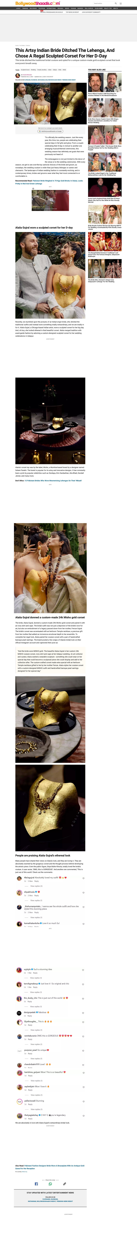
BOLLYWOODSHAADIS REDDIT (53, 80)
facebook (54, 1199)
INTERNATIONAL (51, 8)
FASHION (73, 8)
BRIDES (67, 8)
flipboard (46, 1199)
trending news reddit (64, 1201)
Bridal (64, 69)
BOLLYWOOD (33, 8)
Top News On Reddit (72, 12)
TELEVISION (41, 8)
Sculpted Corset (25, 69)
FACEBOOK (34, 80)
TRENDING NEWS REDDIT (69, 80)
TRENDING (25, 8)
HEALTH (115, 8)
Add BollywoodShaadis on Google (51, 131)
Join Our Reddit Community (91, 12)
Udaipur (55, 69)
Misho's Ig (24, 1171)
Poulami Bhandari (27, 74)
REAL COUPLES (89, 8)
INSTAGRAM (41, 80)
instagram (32, 1201)
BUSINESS (80, 8)
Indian (49, 69)
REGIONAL (60, 8)
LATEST (18, 8)
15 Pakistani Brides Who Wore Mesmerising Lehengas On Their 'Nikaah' (53, 481)
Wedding (33, 69)
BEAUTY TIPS (108, 8)
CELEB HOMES (99, 8)
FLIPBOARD (27, 80)
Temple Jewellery (42, 69)
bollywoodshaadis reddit (46, 1201)
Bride (60, 69)
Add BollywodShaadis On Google (51, 12)
